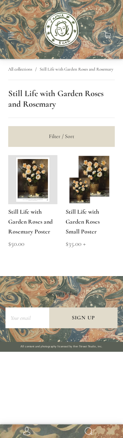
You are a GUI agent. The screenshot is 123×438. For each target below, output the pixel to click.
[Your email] (27, 317)
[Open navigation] (15, 35)
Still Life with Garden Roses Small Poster (83, 221)
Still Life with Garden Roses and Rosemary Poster (30, 221)
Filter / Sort (61, 136)
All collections (20, 69)
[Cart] (107, 35)
